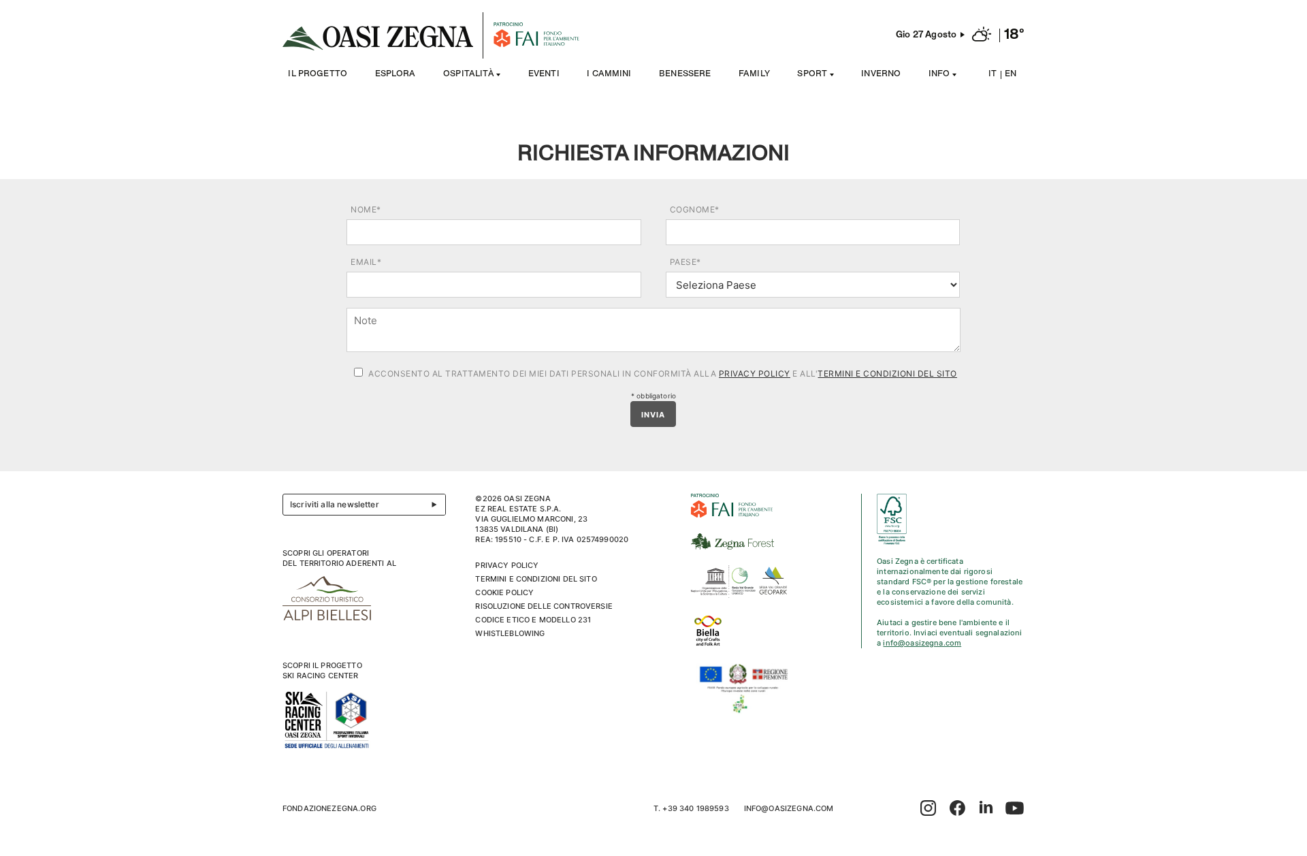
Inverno (881, 74)
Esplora (395, 74)
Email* (366, 262)
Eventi (544, 74)
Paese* (685, 262)
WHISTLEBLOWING (510, 633)
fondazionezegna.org (329, 808)
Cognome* (695, 209)
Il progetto (317, 74)
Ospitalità (468, 74)
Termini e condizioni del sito (887, 373)
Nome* (366, 209)
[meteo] (981, 35)
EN (1010, 74)
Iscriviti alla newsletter (334, 504)
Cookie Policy (504, 592)
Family (754, 74)
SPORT (812, 74)
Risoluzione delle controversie (544, 606)
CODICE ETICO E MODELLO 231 (533, 619)
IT (992, 74)
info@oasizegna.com (922, 643)
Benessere (685, 74)
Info (939, 74)
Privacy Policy (754, 373)
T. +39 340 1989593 (691, 808)
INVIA (653, 414)
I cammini (609, 74)
